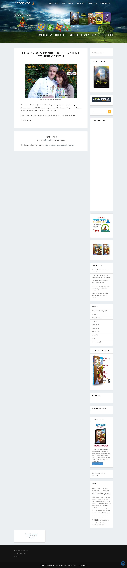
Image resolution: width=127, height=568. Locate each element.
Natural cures (96, 318)
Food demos (98, 491)
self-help (101, 515)
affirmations (94, 488)
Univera (107, 517)
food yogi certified (99, 497)
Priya (93, 510)
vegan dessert (103, 520)
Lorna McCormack (95, 501)
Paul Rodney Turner (98, 53)
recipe (93, 515)
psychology (103, 510)
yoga (96, 524)
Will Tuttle (106, 522)
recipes (97, 515)
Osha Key (97, 505)
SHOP (64, 3)
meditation (94, 503)
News (93, 321)
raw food (102, 512)
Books (94, 314)
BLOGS (70, 3)
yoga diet (101, 524)
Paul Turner (100, 508)
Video (93, 338)
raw (107, 510)
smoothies (106, 515)
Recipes (94, 324)
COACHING (81, 3)
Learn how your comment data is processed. (60, 145)
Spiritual (94, 331)
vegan (95, 519)
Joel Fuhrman (106, 499)
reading (107, 513)
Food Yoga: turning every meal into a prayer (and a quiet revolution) (101, 288)
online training (105, 503)
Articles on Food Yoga (98, 311)
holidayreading (101, 499)
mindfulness (99, 503)
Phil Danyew (105, 508)
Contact (31, 538)
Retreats (94, 328)
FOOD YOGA (92, 3)
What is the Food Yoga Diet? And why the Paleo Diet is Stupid (100, 295)
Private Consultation (31, 534)
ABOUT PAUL (53, 3)
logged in (48, 140)
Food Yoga (101, 493)
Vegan (94, 335)
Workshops (95, 342)
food (93, 491)
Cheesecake (105, 488)
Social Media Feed (31, 536)
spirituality (94, 517)
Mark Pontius (101, 501)
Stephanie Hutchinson (101, 517)
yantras (93, 524)
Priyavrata (98, 510)
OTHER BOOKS (105, 3)
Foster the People (106, 497)
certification (99, 488)
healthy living (94, 499)
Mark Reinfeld (107, 501)
